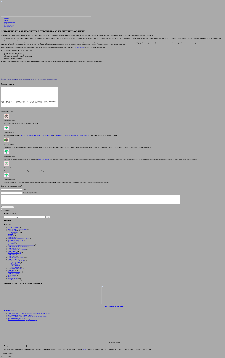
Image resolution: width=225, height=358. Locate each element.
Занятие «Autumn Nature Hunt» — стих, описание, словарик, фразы (28, 316)
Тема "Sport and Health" (15, 268)
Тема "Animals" (12, 248)
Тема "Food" (11, 256)
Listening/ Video (12, 230)
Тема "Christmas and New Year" (17, 249)
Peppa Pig (10, 234)
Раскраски (11, 243)
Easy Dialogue (15, 232)
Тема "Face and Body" (14, 253)
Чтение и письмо (13, 278)
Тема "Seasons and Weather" (16, 261)
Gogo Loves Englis (78, 47)
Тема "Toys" (11, 270)
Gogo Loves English (13, 227)
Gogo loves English (43, 159)
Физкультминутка (9, 22)
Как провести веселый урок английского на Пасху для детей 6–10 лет (28, 313)
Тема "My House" (13, 259)
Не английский (8, 26)
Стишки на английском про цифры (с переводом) (22, 320)
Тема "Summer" (15, 265)
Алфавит (10, 235)
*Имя (24, 189)
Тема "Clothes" (12, 251)
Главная (6, 18)
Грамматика (11, 237)
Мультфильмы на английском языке (18, 238)
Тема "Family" (12, 254)
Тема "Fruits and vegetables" (16, 257)
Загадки (6, 23)
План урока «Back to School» (16, 318)
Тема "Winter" (15, 267)
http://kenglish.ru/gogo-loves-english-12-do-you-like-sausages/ (71, 135)
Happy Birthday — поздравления (17, 229)
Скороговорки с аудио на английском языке (21, 245)
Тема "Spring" (15, 264)
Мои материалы (9, 25)
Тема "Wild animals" (13, 273)
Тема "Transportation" (14, 272)
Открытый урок (12, 242)
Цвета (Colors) (12, 275)
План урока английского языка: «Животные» (21, 315)
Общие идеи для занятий (15, 240)
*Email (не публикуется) (30, 192)
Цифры (10, 276)
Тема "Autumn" (15, 262)
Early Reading (15, 280)
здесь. (84, 349)
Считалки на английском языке (17, 246)
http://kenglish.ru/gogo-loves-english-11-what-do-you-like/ (37, 135)
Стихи (6, 20)
